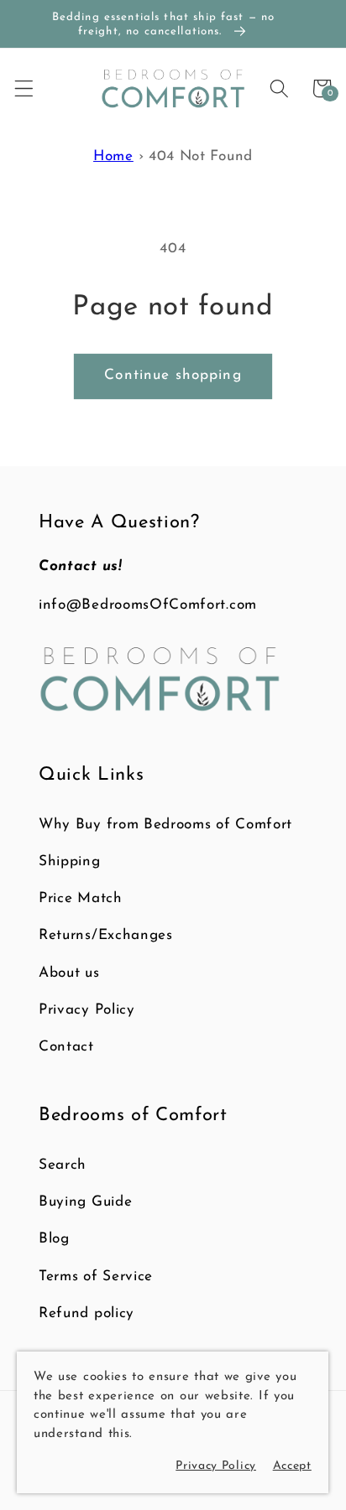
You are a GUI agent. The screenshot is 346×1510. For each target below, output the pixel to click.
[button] (24, 88)
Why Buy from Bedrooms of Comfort (165, 824)
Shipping (70, 861)
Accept (292, 1466)
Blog (54, 1239)
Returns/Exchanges (106, 935)
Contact (66, 1047)
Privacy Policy (87, 1010)
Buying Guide (85, 1202)
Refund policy (86, 1313)
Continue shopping (173, 375)
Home (113, 156)
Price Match (81, 898)
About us (69, 973)
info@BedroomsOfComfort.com (148, 605)
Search (62, 1165)
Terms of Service (96, 1276)
